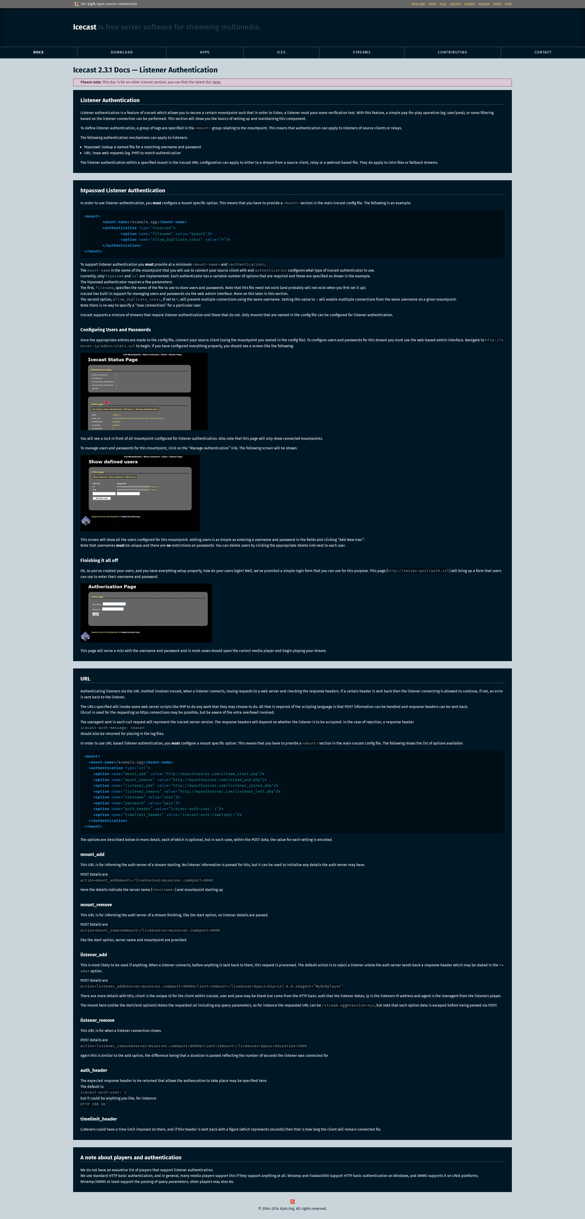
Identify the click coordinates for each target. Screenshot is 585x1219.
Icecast (455, 4)
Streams (362, 52)
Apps (205, 52)
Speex (497, 4)
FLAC (443, 4)
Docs (38, 52)
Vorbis (469, 4)
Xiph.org (418, 4)
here (216, 82)
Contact (543, 52)
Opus (432, 4)
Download (122, 52)
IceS (281, 52)
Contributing (452, 52)
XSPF (508, 4)
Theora (484, 4)
